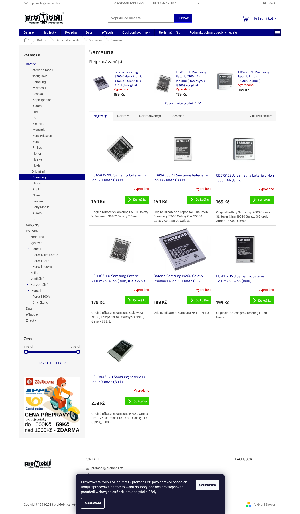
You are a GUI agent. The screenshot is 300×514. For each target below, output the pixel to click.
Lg (34, 117)
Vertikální (36, 278)
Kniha (34, 272)
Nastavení (93, 503)
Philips (37, 147)
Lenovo (38, 94)
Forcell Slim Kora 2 (45, 255)
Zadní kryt (37, 237)
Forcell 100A (41, 296)
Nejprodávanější (150, 116)
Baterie (31, 64)
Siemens (38, 123)
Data (29, 308)
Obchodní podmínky (129, 3)
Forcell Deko (41, 261)
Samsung (39, 82)
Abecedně (177, 116)
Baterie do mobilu (42, 70)
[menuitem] (28, 32)
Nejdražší (123, 116)
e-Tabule (32, 314)
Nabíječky (32, 225)
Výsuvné (36, 243)
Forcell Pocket (42, 266)
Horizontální (38, 284)
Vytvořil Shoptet (265, 504)
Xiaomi (37, 106)
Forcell (36, 249)
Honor (37, 153)
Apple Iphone (42, 100)
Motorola (39, 129)
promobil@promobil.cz (107, 468)
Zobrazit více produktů (180, 103)
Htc (35, 112)
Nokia (37, 165)
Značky (31, 320)
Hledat (183, 18)
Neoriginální (40, 76)
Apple (36, 189)
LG (35, 219)
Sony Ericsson (42, 135)
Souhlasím (207, 485)
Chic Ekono (40, 302)
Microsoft (39, 88)
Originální (38, 171)
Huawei (38, 159)
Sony (36, 141)
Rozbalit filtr (49, 363)
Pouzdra (32, 231)
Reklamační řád (165, 3)
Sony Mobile (41, 207)
